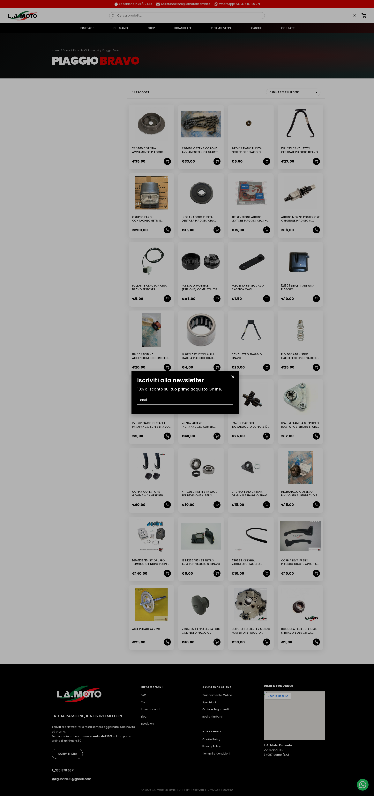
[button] (233, 377)
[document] (187, 398)
